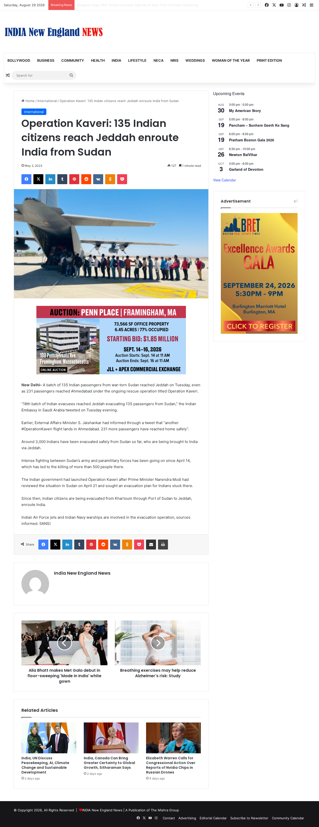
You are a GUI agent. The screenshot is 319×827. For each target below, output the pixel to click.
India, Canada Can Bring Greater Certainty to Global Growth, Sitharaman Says (109, 763)
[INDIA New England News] (53, 31)
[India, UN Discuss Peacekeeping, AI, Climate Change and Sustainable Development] (48, 737)
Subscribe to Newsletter (249, 818)
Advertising (187, 818)
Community (72, 60)
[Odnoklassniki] (110, 179)
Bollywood (18, 60)
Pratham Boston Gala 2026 (251, 139)
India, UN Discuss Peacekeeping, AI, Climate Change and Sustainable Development (45, 765)
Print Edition (269, 60)
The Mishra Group (165, 810)
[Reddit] (86, 179)
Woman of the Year (231, 60)
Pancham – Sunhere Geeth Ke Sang (259, 125)
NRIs (174, 60)
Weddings (195, 60)
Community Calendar (288, 818)
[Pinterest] (74, 179)
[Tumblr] (62, 179)
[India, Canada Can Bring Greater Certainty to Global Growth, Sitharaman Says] (111, 737)
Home (29, 101)
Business (45, 60)
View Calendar (224, 179)
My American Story (245, 110)
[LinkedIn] (50, 179)
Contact (169, 818)
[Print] (163, 545)
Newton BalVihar (243, 154)
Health (98, 60)
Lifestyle (137, 60)
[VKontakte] (98, 179)
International (47, 101)
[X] (38, 179)
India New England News (82, 573)
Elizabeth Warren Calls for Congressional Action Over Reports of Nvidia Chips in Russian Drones (170, 765)
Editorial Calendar (213, 818)
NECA (158, 60)
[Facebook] (26, 179)
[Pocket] (122, 179)
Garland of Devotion (246, 169)
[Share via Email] (151, 545)
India (116, 60)
